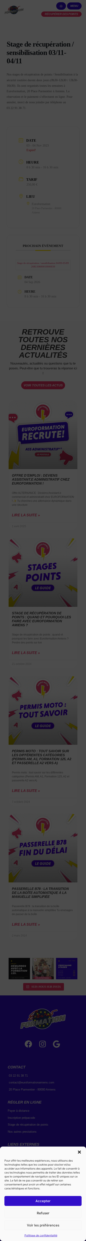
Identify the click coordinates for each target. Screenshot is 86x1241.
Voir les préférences (43, 1225)
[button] (79, 1152)
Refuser (43, 1213)
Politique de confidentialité (40, 1235)
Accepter (43, 1201)
